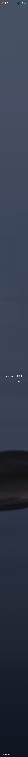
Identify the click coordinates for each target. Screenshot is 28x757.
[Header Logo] (8, 3)
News (8, 754)
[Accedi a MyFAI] (22, 3)
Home (4, 754)
